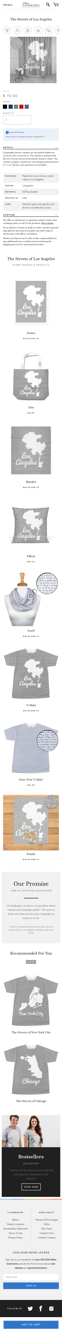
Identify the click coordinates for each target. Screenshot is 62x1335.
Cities (31, 962)
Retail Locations (15, 1224)
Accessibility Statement (15, 1228)
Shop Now (31, 1187)
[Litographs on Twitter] (30, 1308)
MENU (8, 5)
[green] (16, 106)
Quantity (8, 113)
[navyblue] (10, 106)
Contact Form (46, 1233)
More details (47, 223)
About (15, 1219)
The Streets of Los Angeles (31, 19)
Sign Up (31, 1285)
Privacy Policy (15, 1237)
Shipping (9, 215)
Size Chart (46, 1228)
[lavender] (26, 106)
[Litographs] (31, 4)
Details (8, 147)
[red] (21, 106)
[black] (5, 106)
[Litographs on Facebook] (40, 1308)
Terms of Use (15, 1233)
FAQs (47, 1224)
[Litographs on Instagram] (51, 1308)
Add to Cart (31, 1324)
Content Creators (47, 1237)
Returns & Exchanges (46, 1219)
